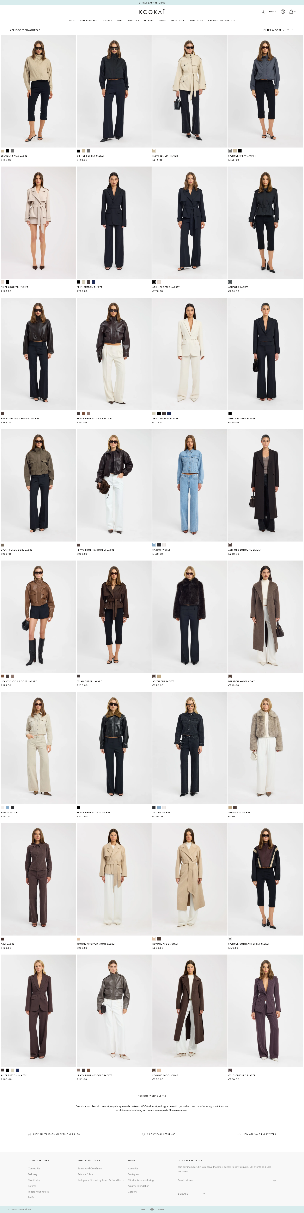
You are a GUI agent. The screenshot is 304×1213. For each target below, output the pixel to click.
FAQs (31, 1197)
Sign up (274, 1180)
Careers (132, 1191)
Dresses (107, 20)
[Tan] (83, 413)
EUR (271, 11)
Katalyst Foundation (222, 20)
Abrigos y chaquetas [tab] (152, 1095)
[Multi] (230, 938)
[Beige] (2, 150)
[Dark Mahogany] (230, 1070)
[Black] (7, 150)
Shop (71, 20)
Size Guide (34, 1180)
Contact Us (34, 1168)
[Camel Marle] (78, 938)
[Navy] (93, 282)
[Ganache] (2, 413)
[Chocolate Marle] (230, 676)
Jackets (149, 20)
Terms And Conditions (90, 1168)
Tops (120, 20)
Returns (32, 1186)
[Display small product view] (293, 30)
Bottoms (133, 20)
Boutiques (196, 20)
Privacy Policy (85, 1174)
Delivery (32, 1174)
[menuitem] (88, 20)
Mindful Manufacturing (141, 1180)
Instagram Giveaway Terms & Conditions (100, 1180)
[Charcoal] (159, 544)
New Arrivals (88, 20)
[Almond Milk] (83, 282)
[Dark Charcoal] (230, 282)
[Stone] (164, 544)
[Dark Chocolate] (88, 282)
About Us (133, 1168)
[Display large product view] (288, 30)
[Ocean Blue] (154, 544)
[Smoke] (12, 150)
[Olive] (2, 544)
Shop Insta (178, 20)
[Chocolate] (2, 938)
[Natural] (159, 676)
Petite (162, 20)
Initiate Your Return (38, 1191)
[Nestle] (88, 413)
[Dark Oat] (2, 282)
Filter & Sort (272, 30)
